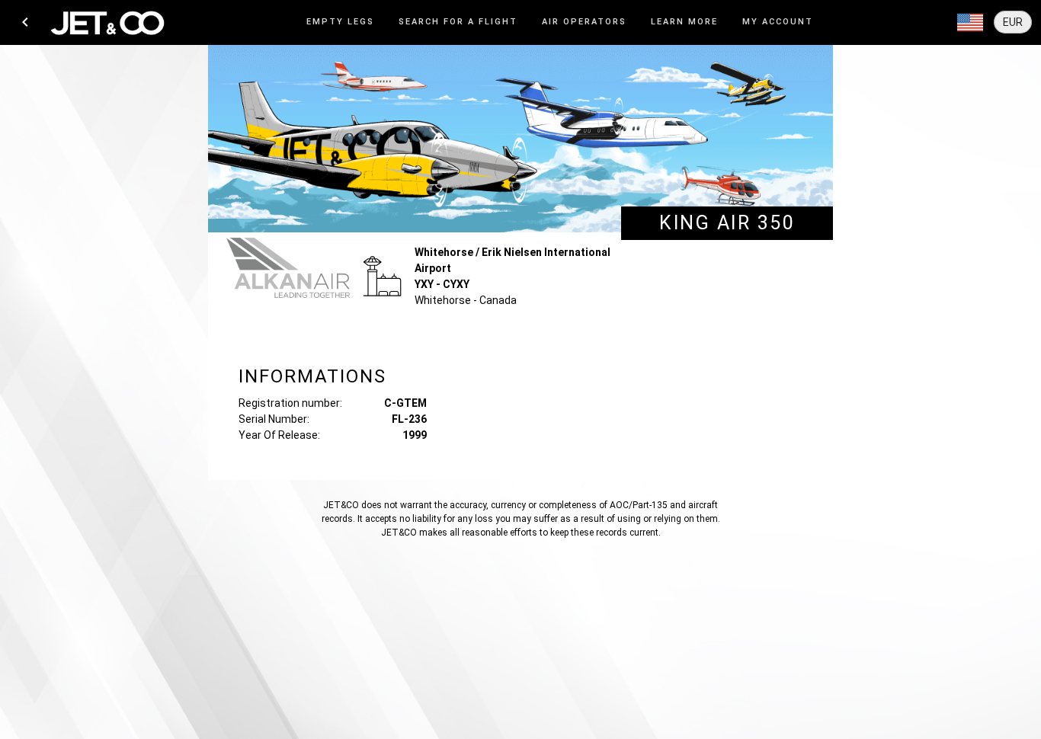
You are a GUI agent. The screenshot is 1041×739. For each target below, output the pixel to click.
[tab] (340, 22)
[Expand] (970, 22)
